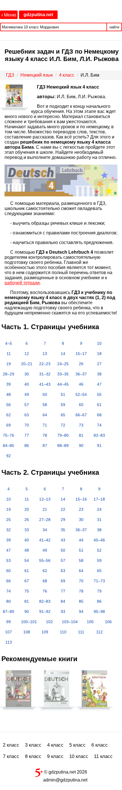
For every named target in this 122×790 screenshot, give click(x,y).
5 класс (77, 745)
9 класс (55, 756)
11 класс (103, 756)
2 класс (11, 745)
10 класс (78, 756)
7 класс (11, 756)
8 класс (33, 756)
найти (114, 27)
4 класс (55, 745)
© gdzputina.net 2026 (65, 772)
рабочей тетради (22, 282)
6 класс (99, 745)
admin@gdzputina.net (65, 780)
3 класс (33, 745)
